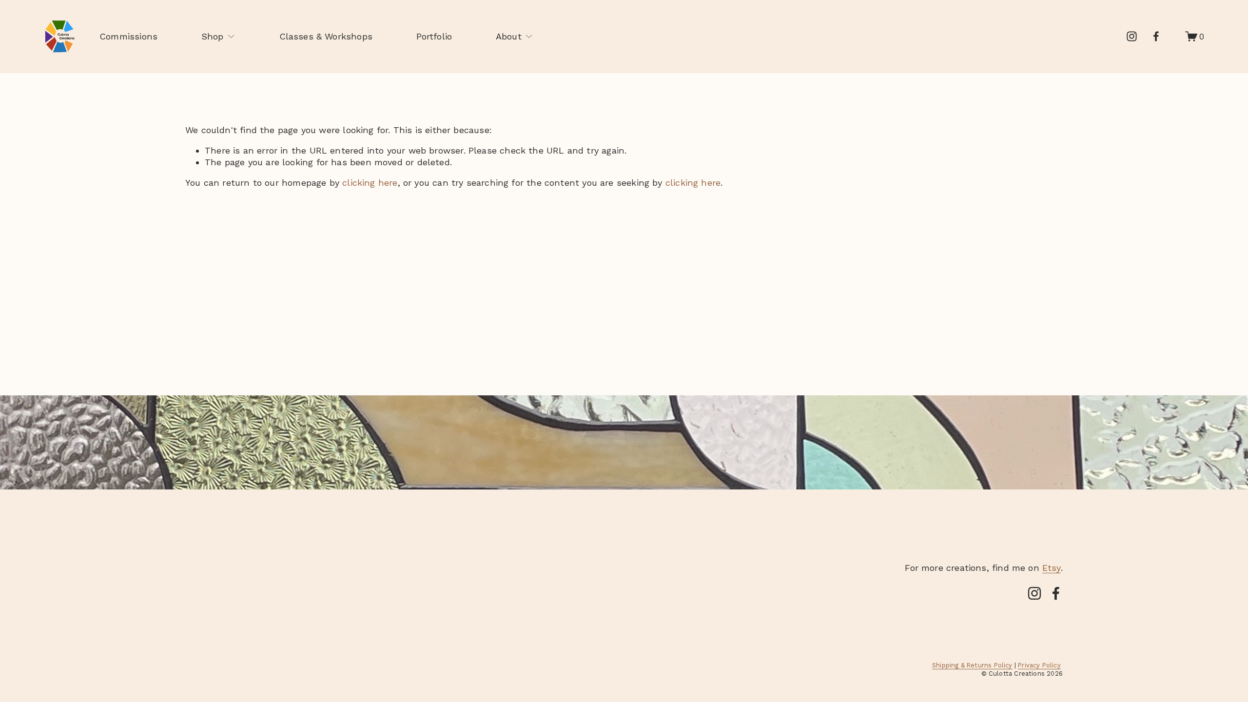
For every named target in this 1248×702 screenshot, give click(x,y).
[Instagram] (1132, 36)
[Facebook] (1156, 36)
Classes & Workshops (325, 36)
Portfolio (434, 36)
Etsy (1051, 568)
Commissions (128, 36)
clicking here (369, 182)
